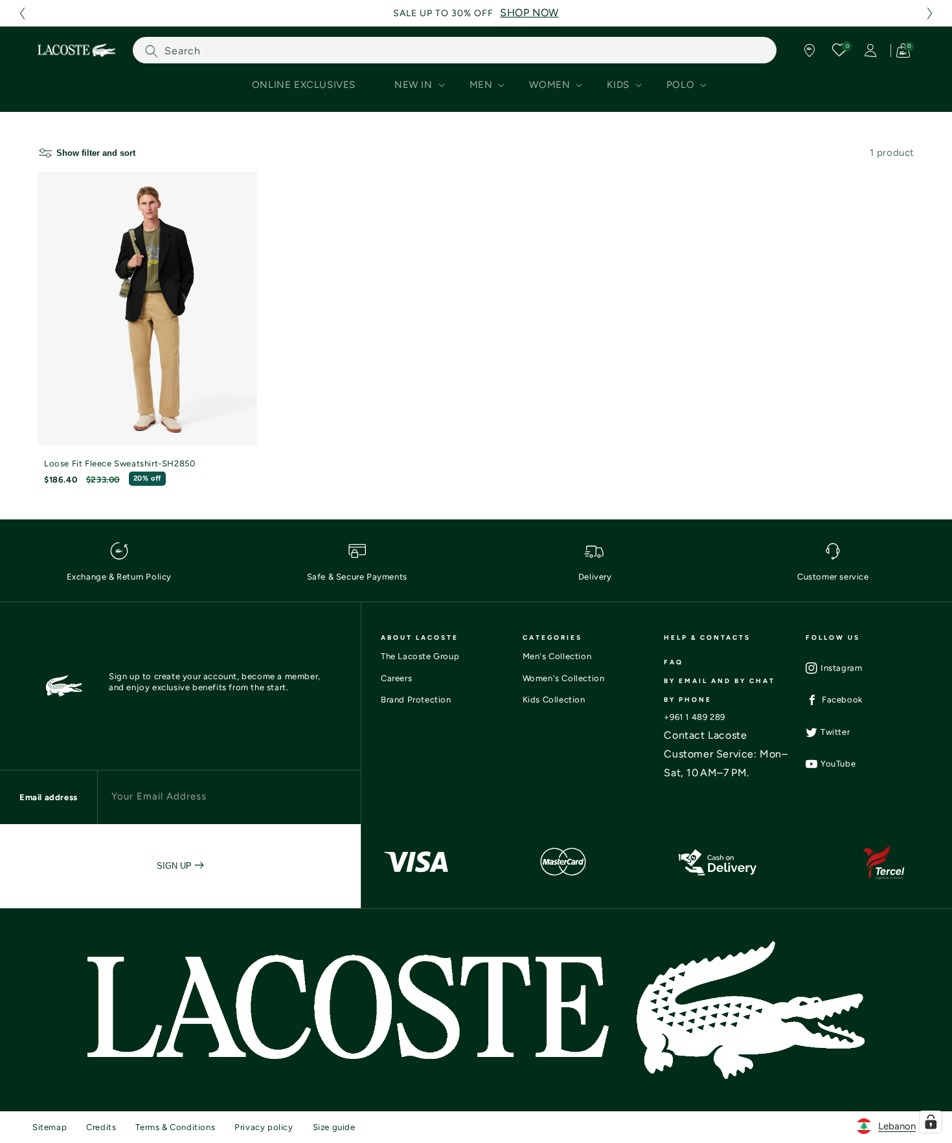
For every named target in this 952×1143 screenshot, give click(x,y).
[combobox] (454, 50)
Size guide (334, 1127)
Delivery (595, 577)
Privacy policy (263, 1127)
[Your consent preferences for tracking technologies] (931, 1122)
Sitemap (49, 1127)
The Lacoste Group (420, 656)
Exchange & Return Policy (119, 577)
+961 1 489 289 (694, 717)
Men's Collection (557, 656)
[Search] (151, 51)
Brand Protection (416, 699)
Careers (396, 678)
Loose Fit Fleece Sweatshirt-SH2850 (119, 463)
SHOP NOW (529, 12)
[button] (22, 13)
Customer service (833, 577)
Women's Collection (564, 678)
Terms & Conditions (175, 1127)
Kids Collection (554, 699)
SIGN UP (175, 866)
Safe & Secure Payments (357, 577)
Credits (101, 1127)
